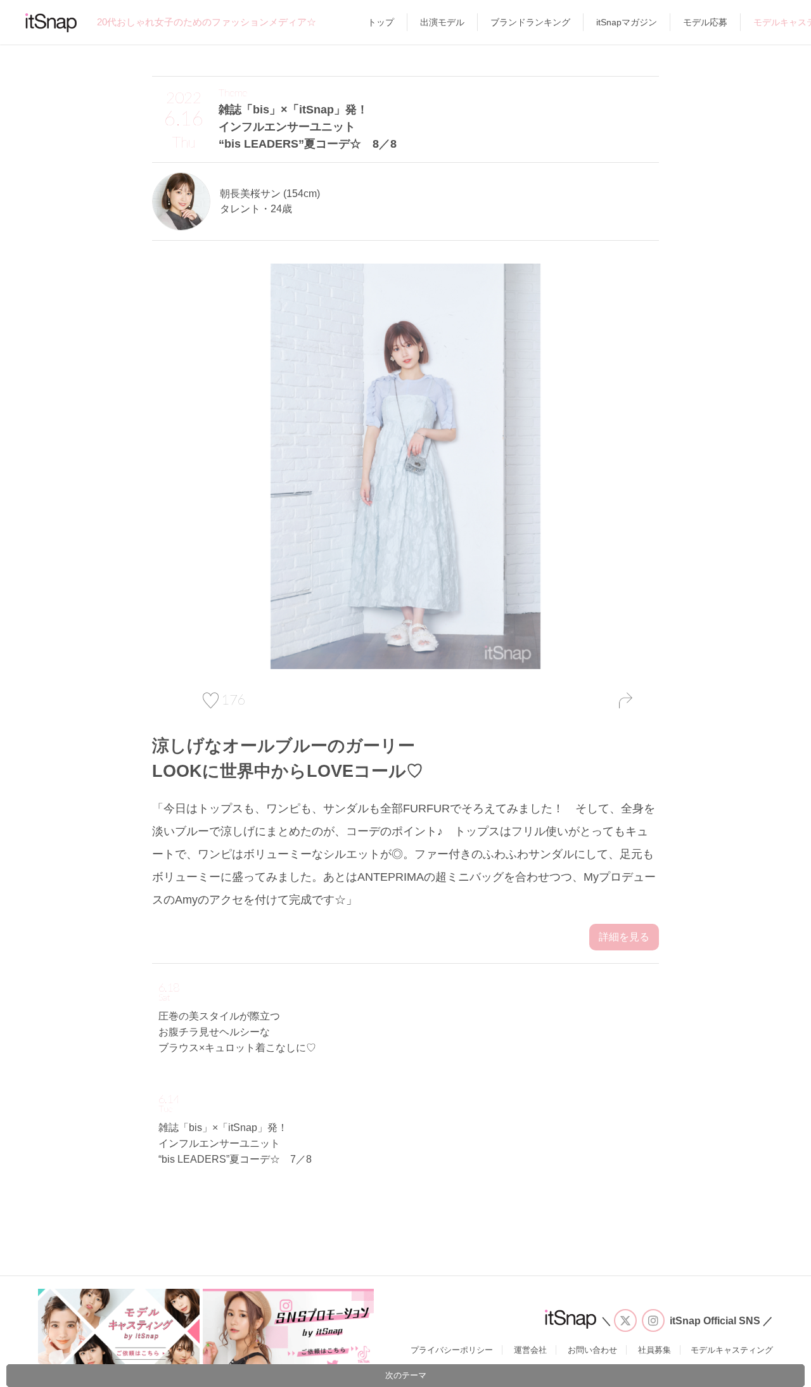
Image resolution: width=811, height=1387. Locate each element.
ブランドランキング (530, 22)
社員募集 (654, 1350)
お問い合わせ (592, 1350)
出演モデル (442, 22)
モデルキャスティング (732, 1350)
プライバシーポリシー (452, 1350)
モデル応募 (705, 22)
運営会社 (530, 1350)
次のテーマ (405, 1375)
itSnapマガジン (626, 22)
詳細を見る (624, 936)
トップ (380, 22)
